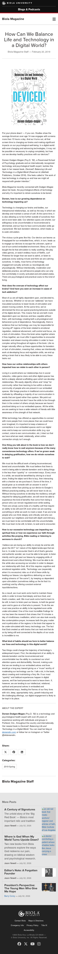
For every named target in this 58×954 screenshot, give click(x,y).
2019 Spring (9, 766)
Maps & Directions (36, 920)
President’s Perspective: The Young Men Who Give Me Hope (20, 888)
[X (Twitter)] (26, 943)
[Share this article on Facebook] (13, 752)
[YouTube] (32, 943)
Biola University (19, 3)
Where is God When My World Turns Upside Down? (21, 838)
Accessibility (29, 930)
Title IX (44, 925)
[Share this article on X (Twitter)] (5, 752)
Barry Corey (9, 895)
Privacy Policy (32, 925)
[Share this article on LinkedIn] (22, 752)
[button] (54, 19)
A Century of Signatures (19, 809)
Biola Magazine (13, 19)
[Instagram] (39, 943)
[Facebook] (19, 943)
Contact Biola (20, 920)
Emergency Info (17, 925)
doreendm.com (9, 732)
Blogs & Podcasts (29, 9)
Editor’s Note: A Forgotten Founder (20, 872)
